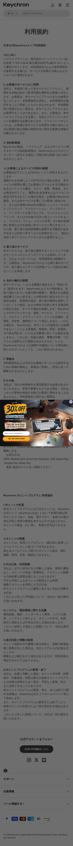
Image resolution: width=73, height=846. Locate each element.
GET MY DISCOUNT (16, 439)
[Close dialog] (70, 401)
